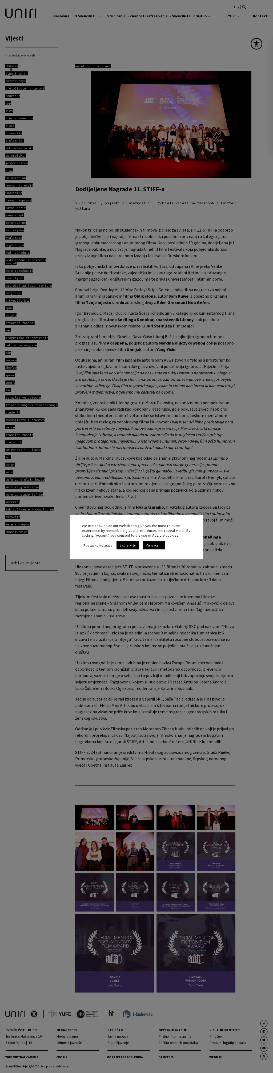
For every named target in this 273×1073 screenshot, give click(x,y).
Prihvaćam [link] (154, 545)
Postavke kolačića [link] (98, 545)
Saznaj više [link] (127, 545)
